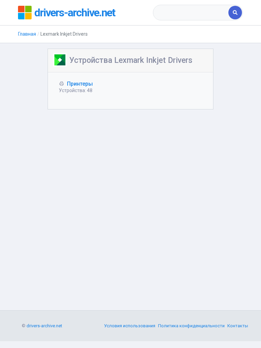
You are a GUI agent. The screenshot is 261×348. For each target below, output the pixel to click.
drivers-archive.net (74, 12)
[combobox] (191, 12)
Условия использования (129, 325)
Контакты (237, 325)
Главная (27, 34)
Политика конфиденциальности (191, 325)
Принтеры (80, 84)
